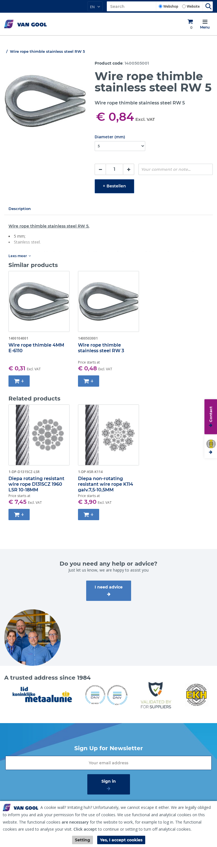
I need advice (109, 587)
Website (193, 6)
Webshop (170, 6)
